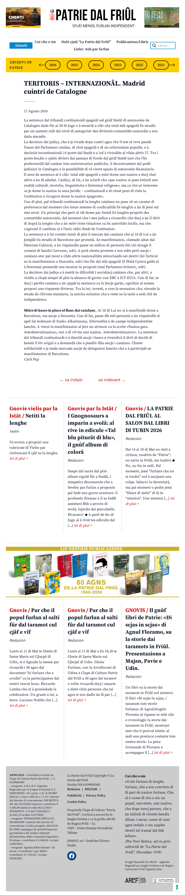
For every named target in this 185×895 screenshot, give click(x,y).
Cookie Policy (76, 802)
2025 (74, 65)
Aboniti (21, 45)
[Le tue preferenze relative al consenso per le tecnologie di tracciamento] (177, 887)
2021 (161, 65)
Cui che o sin (45, 42)
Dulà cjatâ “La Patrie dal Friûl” (86, 42)
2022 (139, 65)
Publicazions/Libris (132, 42)
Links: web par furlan (91, 49)
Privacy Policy (96, 796)
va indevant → (111, 379)
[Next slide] (172, 65)
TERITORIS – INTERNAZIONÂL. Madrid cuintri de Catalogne (84, 87)
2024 (96, 65)
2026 (52, 65)
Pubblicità (74, 796)
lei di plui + (18, 458)
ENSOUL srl (75, 841)
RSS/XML (91, 789)
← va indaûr (72, 379)
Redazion (73, 789)
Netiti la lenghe (33, 416)
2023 (117, 65)
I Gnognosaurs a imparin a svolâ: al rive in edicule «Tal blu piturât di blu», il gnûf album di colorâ (92, 430)
